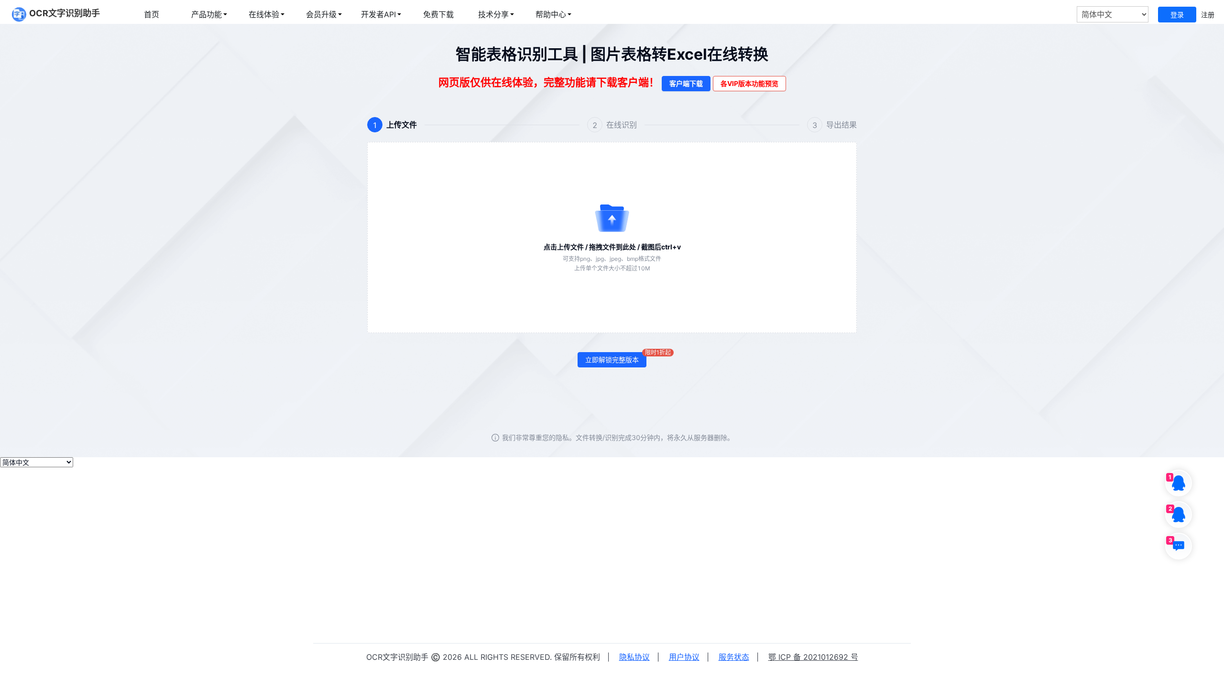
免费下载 (438, 14)
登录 (1177, 15)
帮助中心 (551, 14)
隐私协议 (634, 657)
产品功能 (206, 14)
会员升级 (321, 14)
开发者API (378, 14)
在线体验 (264, 14)
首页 (151, 14)
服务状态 (734, 657)
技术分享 (493, 14)
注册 (1207, 15)
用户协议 (684, 657)
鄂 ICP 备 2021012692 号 (813, 657)
